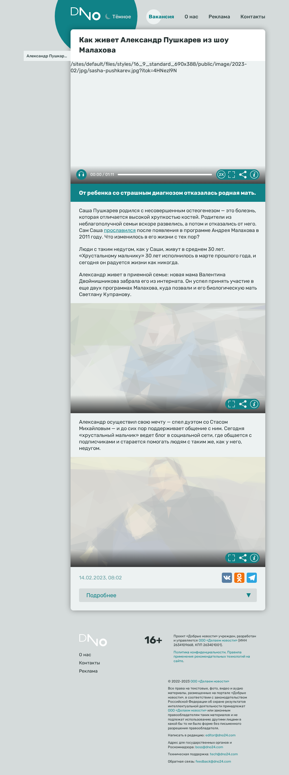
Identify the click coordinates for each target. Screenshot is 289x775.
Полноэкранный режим (231, 174)
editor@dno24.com (220, 735)
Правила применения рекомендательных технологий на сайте (212, 656)
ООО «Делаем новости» (218, 640)
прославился (120, 230)
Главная (93, 640)
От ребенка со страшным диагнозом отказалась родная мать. (167, 192)
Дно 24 (85, 13)
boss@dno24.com (209, 747)
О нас (191, 17)
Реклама (219, 17)
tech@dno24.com (224, 754)
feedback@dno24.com (213, 761)
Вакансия (161, 17)
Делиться (242, 174)
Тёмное (121, 17)
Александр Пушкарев (48, 56)
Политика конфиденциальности (199, 652)
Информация (254, 174)
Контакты (252, 17)
